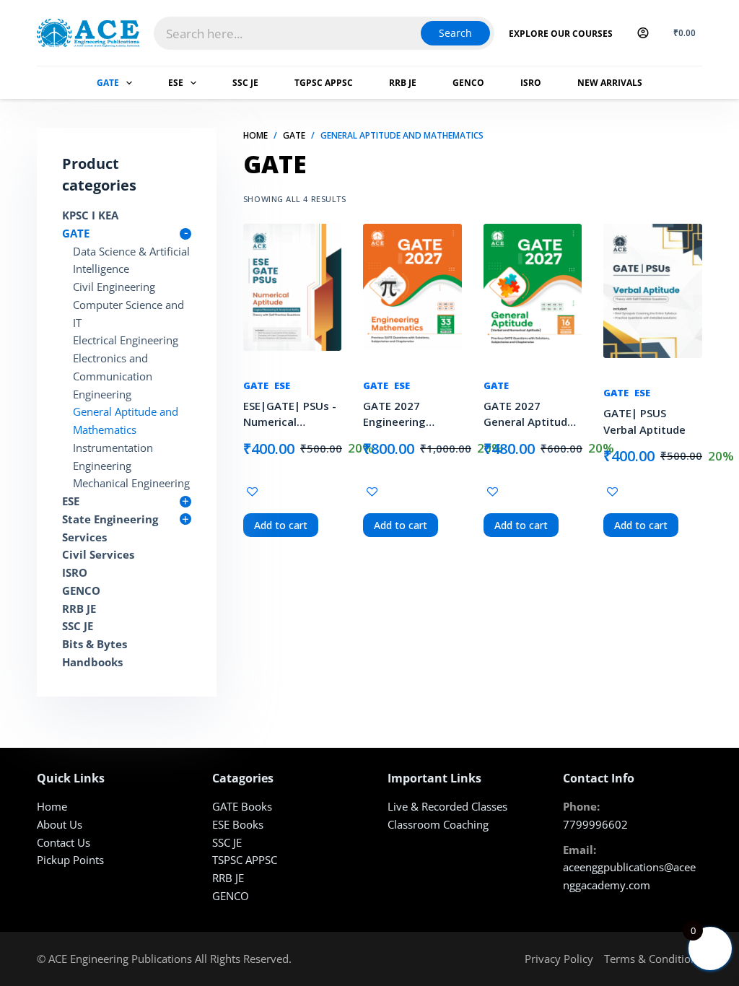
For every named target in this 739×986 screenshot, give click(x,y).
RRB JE (402, 83)
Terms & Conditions (653, 958)
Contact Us (63, 842)
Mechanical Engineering (131, 483)
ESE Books (237, 824)
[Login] (643, 32)
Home (52, 806)
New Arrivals (609, 83)
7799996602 (595, 824)
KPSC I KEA (90, 215)
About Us (59, 824)
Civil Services (98, 554)
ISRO (530, 83)
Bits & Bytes (94, 644)
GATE (108, 83)
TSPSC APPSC (244, 859)
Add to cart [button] (280, 525)
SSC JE (245, 83)
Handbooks (92, 662)
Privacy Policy (559, 958)
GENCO (468, 83)
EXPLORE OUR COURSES (561, 33)
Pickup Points (70, 859)
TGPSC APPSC (323, 83)
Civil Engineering (114, 286)
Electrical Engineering (125, 340)
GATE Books (242, 806)
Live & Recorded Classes (447, 806)
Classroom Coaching (438, 824)
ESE (175, 83)
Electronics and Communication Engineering (112, 376)
